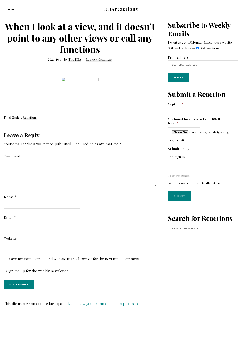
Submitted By (178, 149)
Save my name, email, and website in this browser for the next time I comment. (74, 258)
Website (10, 238)
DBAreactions (121, 9)
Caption (175, 104)
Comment (13, 155)
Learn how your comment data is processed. (104, 303)
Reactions (30, 117)
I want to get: (177, 42)
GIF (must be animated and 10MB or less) (196, 121)
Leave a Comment (99, 59)
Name (10, 196)
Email (10, 217)
